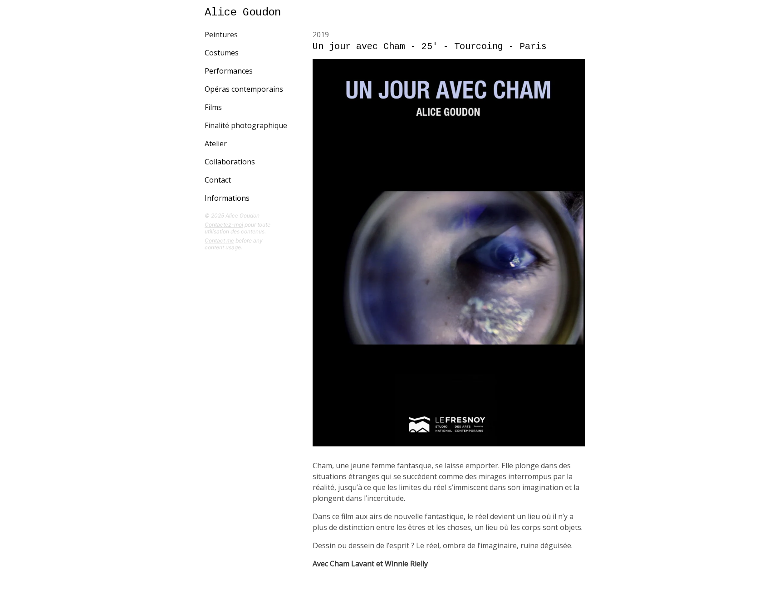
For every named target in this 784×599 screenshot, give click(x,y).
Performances (229, 71)
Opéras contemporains (244, 89)
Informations (227, 198)
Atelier (216, 144)
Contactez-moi (224, 224)
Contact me (219, 240)
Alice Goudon (243, 12)
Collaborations (230, 162)
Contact (218, 180)
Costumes (222, 53)
